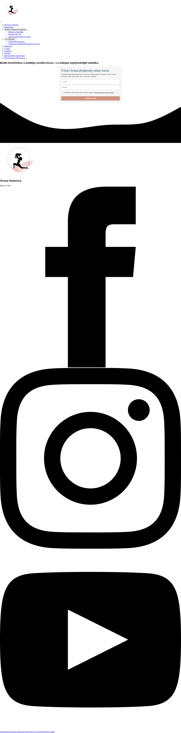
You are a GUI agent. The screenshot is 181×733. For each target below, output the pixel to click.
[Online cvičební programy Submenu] (27, 30)
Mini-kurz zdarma (11, 25)
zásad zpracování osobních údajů (104, 92)
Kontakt (7, 53)
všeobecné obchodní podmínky (12, 732)
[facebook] (90, 367)
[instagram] (90, 548)
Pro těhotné (10, 39)
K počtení (8, 51)
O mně (7, 48)
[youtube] (90, 729)
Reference (8, 46)
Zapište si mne (90, 98)
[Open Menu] (1, 21)
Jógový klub (8, 27)
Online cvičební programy (15, 29)
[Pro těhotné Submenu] (16, 39)
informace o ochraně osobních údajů (40, 732)
